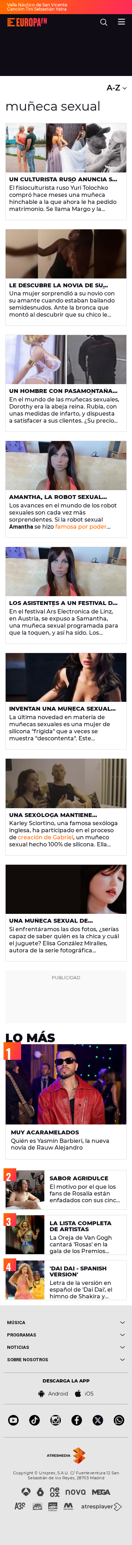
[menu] (121, 20)
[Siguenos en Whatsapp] (119, 1423)
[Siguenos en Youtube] (13, 1423)
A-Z (114, 88)
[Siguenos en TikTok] (34, 1423)
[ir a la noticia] (66, 147)
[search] (103, 22)
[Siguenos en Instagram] (55, 1423)
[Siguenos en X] (98, 1423)
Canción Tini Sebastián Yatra (37, 9)
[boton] (95, 1323)
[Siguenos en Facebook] (76, 1423)
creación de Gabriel (45, 837)
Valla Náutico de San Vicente (37, 4)
